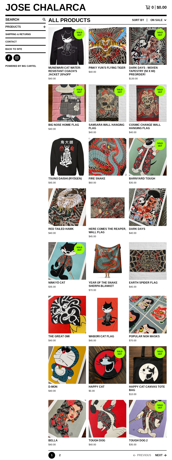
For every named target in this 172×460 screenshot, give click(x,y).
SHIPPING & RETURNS (18, 34)
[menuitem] (149, 20)
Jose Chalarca (45, 7)
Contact (11, 41)
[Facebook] (8, 57)
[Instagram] (16, 57)
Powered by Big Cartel (20, 66)
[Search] (44, 19)
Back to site (13, 49)
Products (13, 26)
